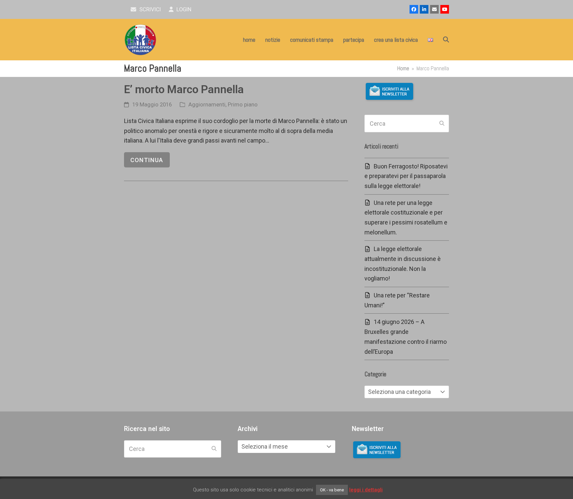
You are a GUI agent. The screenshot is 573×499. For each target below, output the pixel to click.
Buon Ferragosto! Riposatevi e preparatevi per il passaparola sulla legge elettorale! (406, 176)
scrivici (149, 9)
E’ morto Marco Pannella (184, 89)
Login (183, 9)
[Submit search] (441, 123)
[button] (446, 39)
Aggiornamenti (206, 104)
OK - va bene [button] (332, 489)
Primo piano (243, 104)
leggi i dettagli (366, 490)
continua (146, 159)
